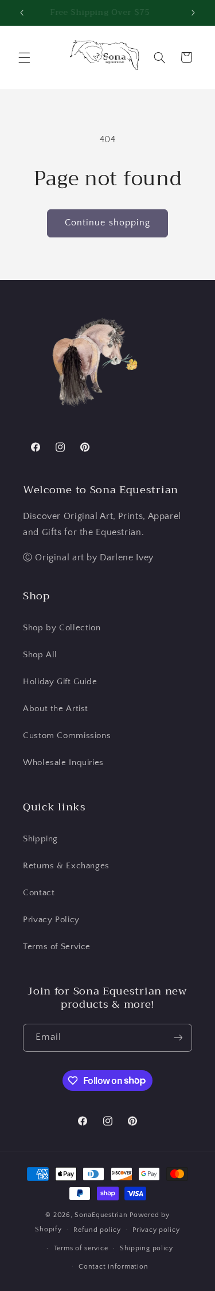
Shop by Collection (61, 628)
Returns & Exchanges (66, 866)
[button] (24, 57)
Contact (38, 893)
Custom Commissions (67, 735)
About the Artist (55, 708)
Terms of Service (57, 946)
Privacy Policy (51, 920)
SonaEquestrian (101, 1215)
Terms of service (81, 1248)
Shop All (40, 655)
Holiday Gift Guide (60, 682)
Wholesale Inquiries (63, 762)
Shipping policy (146, 1248)
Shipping (40, 839)
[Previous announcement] (21, 12)
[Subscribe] (178, 1038)
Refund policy (97, 1230)
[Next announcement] (193, 12)
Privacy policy (155, 1230)
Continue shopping (107, 223)
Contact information (113, 1266)
